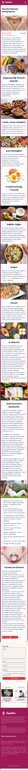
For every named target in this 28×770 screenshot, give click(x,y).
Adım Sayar (22, 742)
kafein (11, 434)
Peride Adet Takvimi (17, 741)
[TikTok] (5, 756)
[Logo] (6, 2)
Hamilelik (10, 742)
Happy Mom (3, 743)
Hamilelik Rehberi (15, 742)
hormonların (8, 278)
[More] (19, 637)
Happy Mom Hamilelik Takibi (7, 741)
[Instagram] (2, 756)
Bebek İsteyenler (6, 33)
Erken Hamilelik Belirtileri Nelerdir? (21, 700)
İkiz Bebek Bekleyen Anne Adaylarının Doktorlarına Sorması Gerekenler (7, 700)
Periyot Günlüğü (10, 743)
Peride (4, 629)
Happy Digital (17, 765)
